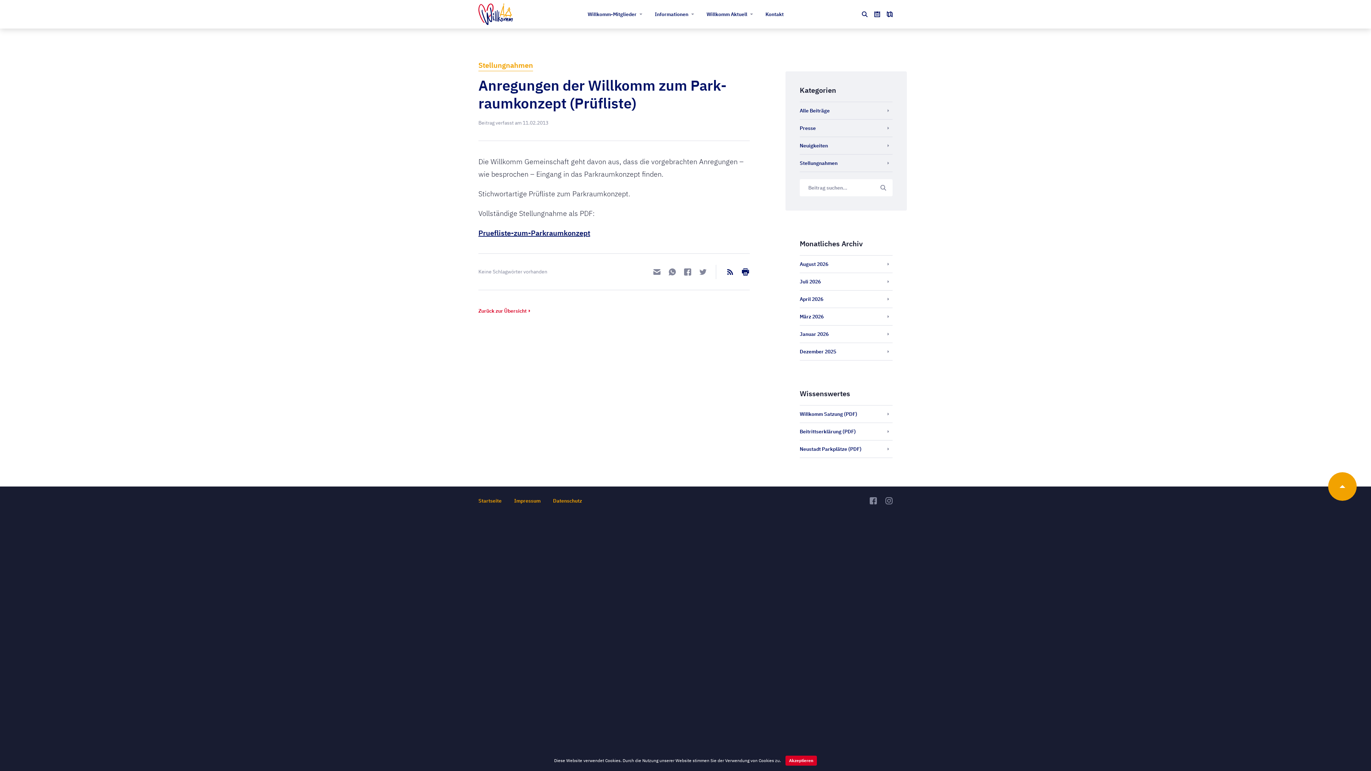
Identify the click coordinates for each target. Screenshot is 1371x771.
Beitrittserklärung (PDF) (828, 431)
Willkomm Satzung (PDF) (828, 414)
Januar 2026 (814, 334)
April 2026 (811, 299)
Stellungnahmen (505, 65)
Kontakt (774, 14)
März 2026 (812, 316)
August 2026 (814, 264)
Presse (808, 128)
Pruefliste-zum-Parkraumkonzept (534, 233)
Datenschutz (567, 501)
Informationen (671, 14)
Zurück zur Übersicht (502, 311)
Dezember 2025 (818, 351)
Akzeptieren (801, 760)
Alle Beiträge (815, 110)
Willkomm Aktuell (727, 14)
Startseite (490, 501)
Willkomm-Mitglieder (612, 14)
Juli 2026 (810, 281)
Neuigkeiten (814, 145)
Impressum (527, 501)
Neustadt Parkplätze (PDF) (831, 449)
